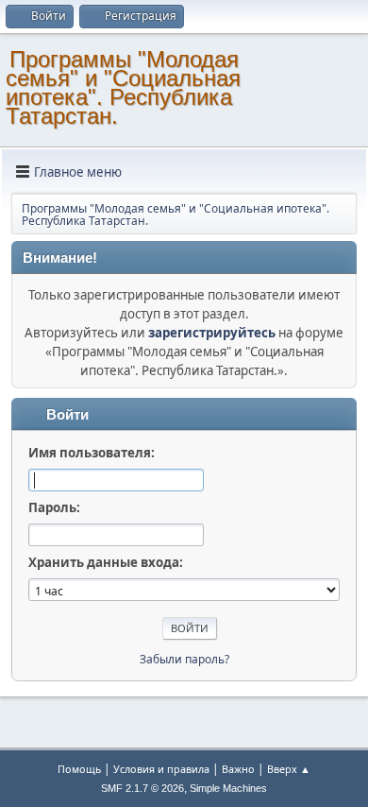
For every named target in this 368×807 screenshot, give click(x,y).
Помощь (79, 769)
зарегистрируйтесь (212, 332)
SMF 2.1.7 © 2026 (142, 788)
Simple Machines (228, 788)
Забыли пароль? (184, 659)
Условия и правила (161, 769)
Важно (238, 769)
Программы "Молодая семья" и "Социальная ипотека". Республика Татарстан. (123, 87)
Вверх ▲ (288, 769)
